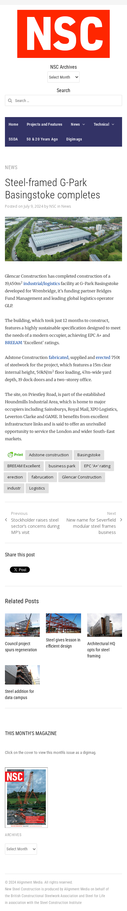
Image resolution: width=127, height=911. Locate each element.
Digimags (74, 139)
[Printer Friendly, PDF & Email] (15, 454)
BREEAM (13, 342)
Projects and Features (44, 124)
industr (14, 488)
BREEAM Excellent (23, 466)
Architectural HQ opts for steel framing (101, 649)
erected (103, 357)
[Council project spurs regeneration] (22, 625)
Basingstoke (88, 455)
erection (15, 477)
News (75, 124)
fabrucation (42, 477)
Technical (101, 124)
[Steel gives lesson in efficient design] (63, 623)
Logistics (37, 488)
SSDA (13, 139)
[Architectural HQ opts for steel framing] (104, 624)
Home (13, 124)
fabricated (58, 357)
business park (62, 466)
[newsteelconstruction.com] (63, 34)
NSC (52, 206)
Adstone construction (49, 455)
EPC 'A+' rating (97, 466)
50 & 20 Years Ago (42, 139)
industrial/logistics (41, 283)
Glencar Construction (81, 477)
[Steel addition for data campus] (22, 675)
